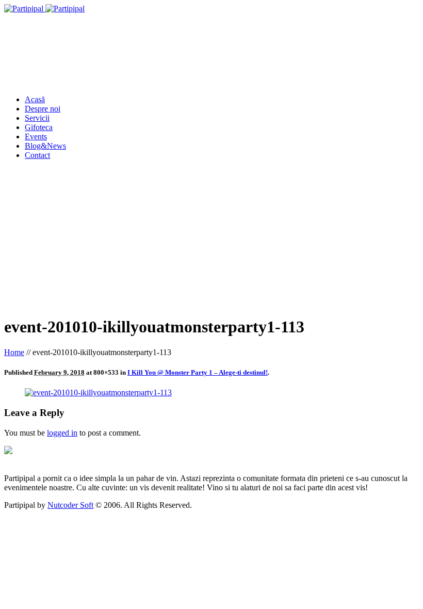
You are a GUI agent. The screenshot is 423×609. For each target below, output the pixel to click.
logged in (62, 432)
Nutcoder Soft (70, 505)
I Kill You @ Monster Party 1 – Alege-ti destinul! (197, 372)
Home (14, 352)
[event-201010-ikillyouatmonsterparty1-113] (98, 392)
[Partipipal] (44, 8)
